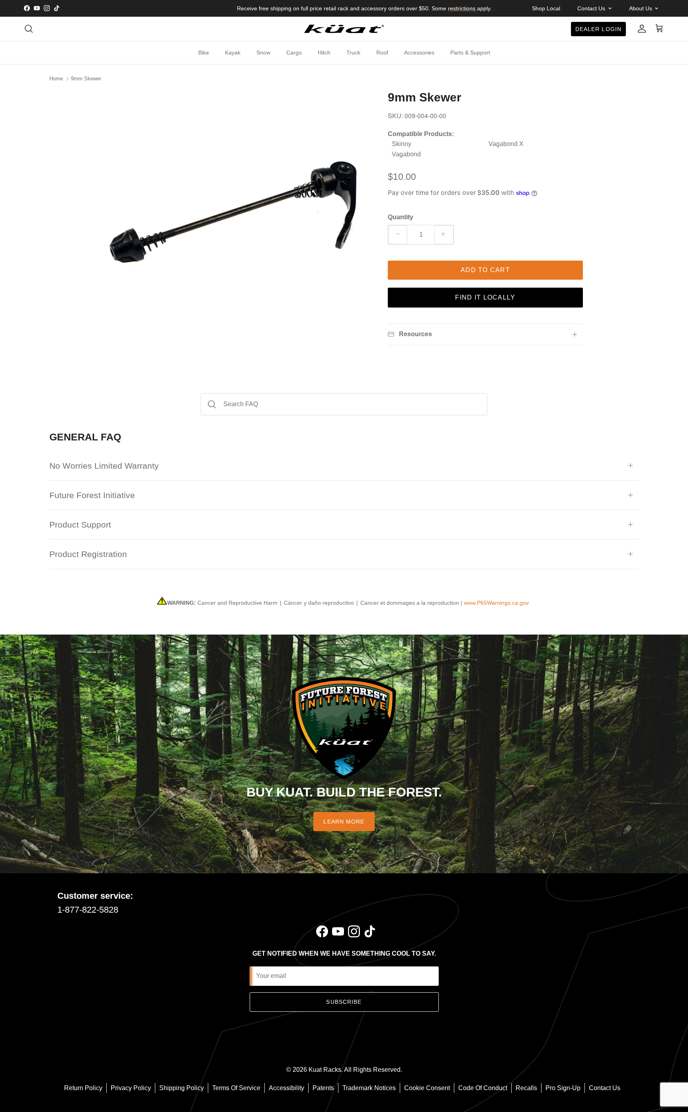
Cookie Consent (427, 1088)
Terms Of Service (236, 1088)
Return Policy (83, 1088)
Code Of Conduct (482, 1088)
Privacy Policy (131, 1088)
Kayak (232, 52)
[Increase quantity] (443, 234)
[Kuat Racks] (344, 29)
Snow (263, 52)
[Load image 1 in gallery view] (237, 222)
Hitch (324, 52)
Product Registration (88, 554)
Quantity (400, 217)
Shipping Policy (181, 1088)
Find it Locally (485, 297)
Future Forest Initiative (92, 495)
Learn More (343, 821)
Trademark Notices (369, 1088)
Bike (203, 52)
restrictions (462, 8)
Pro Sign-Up (562, 1088)
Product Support (80, 524)
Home (56, 79)
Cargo (294, 52)
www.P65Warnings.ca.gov (496, 603)
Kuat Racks (325, 1069)
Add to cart (485, 270)
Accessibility (286, 1088)
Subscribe (344, 1002)
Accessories (419, 52)
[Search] (28, 28)
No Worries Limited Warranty (104, 465)
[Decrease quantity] (397, 234)
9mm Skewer (86, 79)
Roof (382, 52)
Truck (353, 52)
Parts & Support (470, 52)
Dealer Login (598, 28)
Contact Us (604, 1088)
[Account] (640, 28)
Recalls (526, 1088)
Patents (323, 1088)
